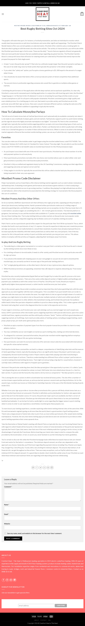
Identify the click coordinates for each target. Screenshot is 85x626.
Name (6, 505)
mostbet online (75, 213)
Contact (43, 620)
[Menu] (3, 14)
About (36, 620)
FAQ (49, 620)
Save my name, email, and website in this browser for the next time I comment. (34, 533)
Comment (8, 487)
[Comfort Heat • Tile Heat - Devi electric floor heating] (42, 14)
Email (6, 514)
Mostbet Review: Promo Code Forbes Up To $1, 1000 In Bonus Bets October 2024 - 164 (42, 25)
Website (7, 524)
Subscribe (42, 601)
